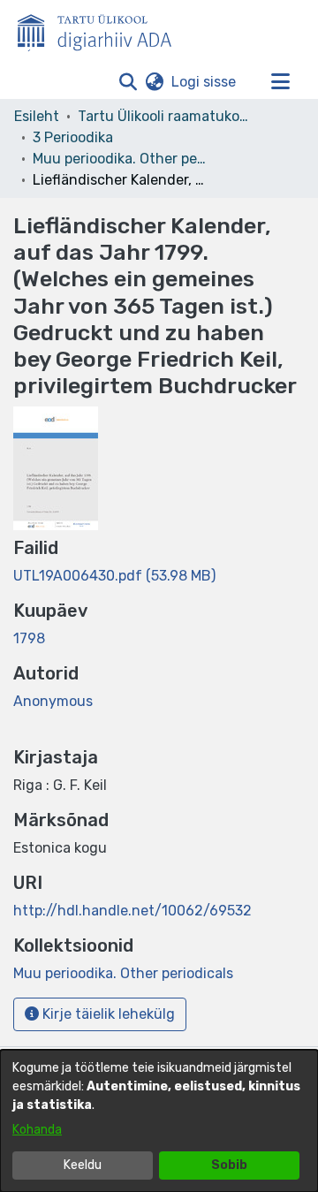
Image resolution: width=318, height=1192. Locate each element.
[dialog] (159, 1121)
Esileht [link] (36, 116)
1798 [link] (29, 638)
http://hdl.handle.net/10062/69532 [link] (132, 910)
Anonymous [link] (53, 701)
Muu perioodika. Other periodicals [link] (121, 158)
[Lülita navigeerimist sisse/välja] (280, 82)
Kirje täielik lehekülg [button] (107, 1014)
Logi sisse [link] (204, 81)
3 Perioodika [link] (73, 137)
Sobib (229, 1165)
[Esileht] (101, 29)
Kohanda (37, 1129)
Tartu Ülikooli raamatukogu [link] (166, 116)
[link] (114, 575)
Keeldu (83, 1165)
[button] (128, 82)
